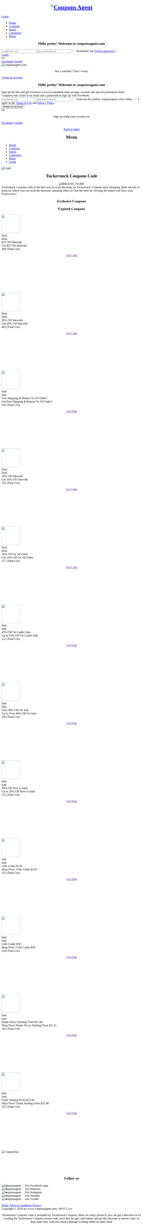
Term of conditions (20, 1205)
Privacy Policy (45, 102)
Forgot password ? (105, 51)
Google (18, 61)
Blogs (12, 36)
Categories (15, 33)
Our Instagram (33, 1192)
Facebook (7, 61)
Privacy (36, 1205)
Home (12, 22)
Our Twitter (32, 1199)
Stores (12, 29)
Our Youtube (32, 1195)
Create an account (12, 77)
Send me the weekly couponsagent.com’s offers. (105, 99)
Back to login (72, 129)
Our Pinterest (32, 1189)
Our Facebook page (36, 1185)
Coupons (14, 26)
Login (5, 16)
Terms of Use (24, 102)
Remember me (96, 51)
